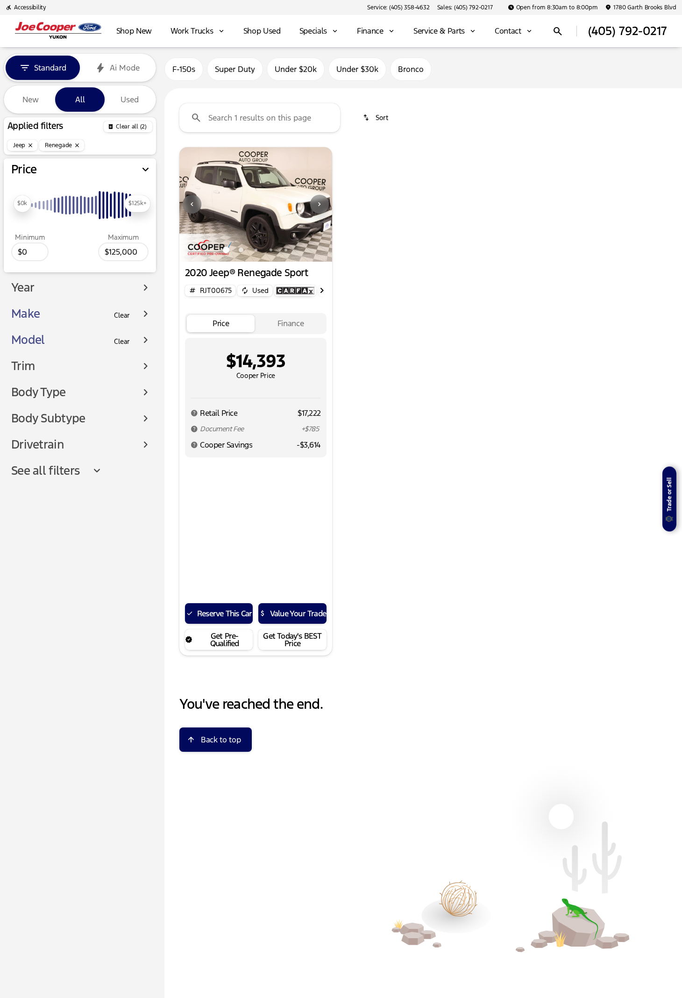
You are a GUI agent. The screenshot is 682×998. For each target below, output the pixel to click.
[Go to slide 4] (271, 250)
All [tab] (80, 99)
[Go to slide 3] (256, 250)
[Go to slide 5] (285, 250)
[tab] (221, 323)
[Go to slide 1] (226, 250)
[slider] (22, 203)
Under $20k (296, 69)
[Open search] (557, 31)
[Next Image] (319, 204)
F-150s (183, 69)
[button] (190, 204)
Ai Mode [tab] (125, 68)
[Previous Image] (192, 204)
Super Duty (235, 69)
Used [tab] (130, 99)
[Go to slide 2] (241, 250)
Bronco (411, 69)
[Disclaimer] (194, 413)
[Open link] (295, 290)
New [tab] (30, 99)
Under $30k (357, 69)
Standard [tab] (50, 68)
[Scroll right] (322, 290)
